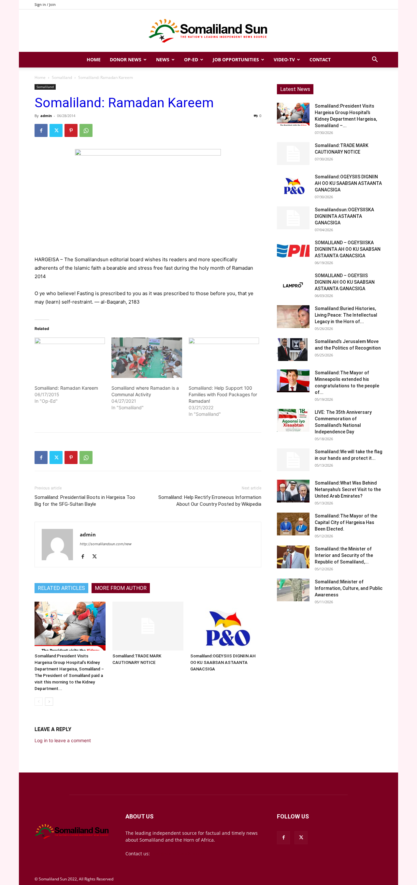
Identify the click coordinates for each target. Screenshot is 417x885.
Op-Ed (191, 59)
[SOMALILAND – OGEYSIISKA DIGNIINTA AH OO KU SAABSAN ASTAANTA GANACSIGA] (293, 250)
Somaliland (62, 77)
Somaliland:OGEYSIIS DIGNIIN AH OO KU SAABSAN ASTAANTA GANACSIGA (223, 662)
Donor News (125, 59)
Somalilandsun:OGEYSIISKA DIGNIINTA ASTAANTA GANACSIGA (344, 216)
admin (46, 115)
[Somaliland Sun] (208, 31)
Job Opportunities (236, 59)
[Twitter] (56, 130)
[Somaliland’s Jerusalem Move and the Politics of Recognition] (293, 349)
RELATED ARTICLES (61, 588)
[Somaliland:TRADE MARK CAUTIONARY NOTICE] (147, 626)
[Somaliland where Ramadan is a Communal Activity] (146, 358)
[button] (374, 60)
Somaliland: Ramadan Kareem (66, 388)
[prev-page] (39, 702)
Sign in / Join (45, 4)
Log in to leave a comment (63, 740)
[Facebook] (41, 130)
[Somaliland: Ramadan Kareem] (70, 358)
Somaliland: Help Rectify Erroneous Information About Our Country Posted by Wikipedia (209, 500)
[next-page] (49, 702)
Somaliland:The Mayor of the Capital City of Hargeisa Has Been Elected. (346, 522)
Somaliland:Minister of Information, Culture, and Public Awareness (348, 588)
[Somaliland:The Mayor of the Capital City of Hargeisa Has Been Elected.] (293, 524)
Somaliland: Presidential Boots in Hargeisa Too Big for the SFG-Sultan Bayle (85, 500)
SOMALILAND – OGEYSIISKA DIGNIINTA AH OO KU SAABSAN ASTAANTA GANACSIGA (348, 249)
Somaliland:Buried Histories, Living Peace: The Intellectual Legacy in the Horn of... (346, 315)
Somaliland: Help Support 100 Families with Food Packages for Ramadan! (223, 394)
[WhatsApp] (86, 130)
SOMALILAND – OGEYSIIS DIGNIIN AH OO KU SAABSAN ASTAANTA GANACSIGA (345, 282)
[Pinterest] (71, 130)
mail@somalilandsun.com (179, 853)
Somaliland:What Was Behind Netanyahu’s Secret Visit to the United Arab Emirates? (348, 489)
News (162, 59)
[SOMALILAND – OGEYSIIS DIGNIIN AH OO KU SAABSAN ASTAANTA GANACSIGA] (293, 283)
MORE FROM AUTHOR (121, 588)
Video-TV (284, 59)
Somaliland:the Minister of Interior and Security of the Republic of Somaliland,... (344, 555)
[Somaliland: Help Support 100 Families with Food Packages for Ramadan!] (224, 358)
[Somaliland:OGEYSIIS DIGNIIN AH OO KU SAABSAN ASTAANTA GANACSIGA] (225, 626)
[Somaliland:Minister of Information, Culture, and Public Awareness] (293, 589)
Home (94, 59)
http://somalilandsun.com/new (106, 544)
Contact (320, 59)
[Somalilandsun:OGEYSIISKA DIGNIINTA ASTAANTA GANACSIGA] (293, 217)
